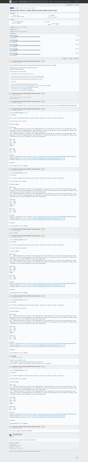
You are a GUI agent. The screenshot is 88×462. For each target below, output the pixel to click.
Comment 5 (14, 297)
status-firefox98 (12, 445)
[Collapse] (77, 62)
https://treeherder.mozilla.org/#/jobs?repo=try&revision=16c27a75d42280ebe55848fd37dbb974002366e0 (50, 105)
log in (15, 451)
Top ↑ (77, 457)
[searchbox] (33, 2)
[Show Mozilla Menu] (10, 2)
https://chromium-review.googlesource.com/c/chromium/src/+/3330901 (34, 85)
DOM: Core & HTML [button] (21, 16)
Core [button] (18, 15)
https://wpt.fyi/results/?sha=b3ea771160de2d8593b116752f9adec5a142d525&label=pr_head (42, 158)
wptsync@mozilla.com (20, 360)
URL (16, 29)
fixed (57, 24)
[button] (76, 2)
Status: (14, 21)
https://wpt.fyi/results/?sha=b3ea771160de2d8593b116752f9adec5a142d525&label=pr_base (42, 159)
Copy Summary (69, 4)
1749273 (16, 232)
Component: (13, 16)
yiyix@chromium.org (17, 71)
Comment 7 (14, 367)
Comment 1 (14, 102)
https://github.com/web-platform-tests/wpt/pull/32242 (24, 67)
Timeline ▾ (76, 58)
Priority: (49, 17)
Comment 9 (14, 435)
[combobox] (33, 2)
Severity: (55, 17)
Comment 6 (14, 357)
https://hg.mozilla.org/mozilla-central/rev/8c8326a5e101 (23, 440)
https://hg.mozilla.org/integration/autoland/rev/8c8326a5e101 (26, 361)
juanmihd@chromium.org (32, 87)
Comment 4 (14, 237)
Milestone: (14, 23)
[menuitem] (51, 2)
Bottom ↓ (65, 58)
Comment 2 (14, 110)
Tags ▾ (71, 58)
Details (77, 35)
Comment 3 (14, 170)
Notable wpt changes (13, 35)
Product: (14, 15)
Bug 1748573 (16, 8)
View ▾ (77, 4)
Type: (50, 15)
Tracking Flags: (47, 21)
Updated (14, 94)
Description (14, 62)
